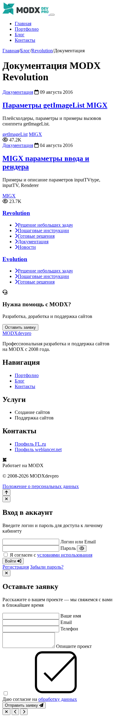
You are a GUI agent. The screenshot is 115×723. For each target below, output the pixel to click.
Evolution (14, 259)
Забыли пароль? (46, 567)
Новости (27, 247)
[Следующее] (24, 712)
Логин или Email (78, 541)
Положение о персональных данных (40, 486)
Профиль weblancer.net (38, 449)
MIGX (35, 134)
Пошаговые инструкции (43, 230)
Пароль (68, 548)
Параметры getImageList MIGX (54, 105)
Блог (20, 34)
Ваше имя (70, 615)
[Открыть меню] (52, 15)
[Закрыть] (6, 499)
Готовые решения (36, 236)
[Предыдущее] (15, 712)
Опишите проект (74, 646)
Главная (23, 23)
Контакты (25, 40)
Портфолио (27, 29)
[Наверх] (6, 492)
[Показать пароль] (81, 548)
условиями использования (64, 555)
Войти (11, 561)
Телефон (69, 628)
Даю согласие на (39, 699)
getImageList (15, 134)
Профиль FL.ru (30, 444)
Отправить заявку (22, 705)
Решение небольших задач (45, 225)
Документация (17, 92)
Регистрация (15, 567)
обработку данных (57, 699)
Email (66, 622)
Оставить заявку (20, 327)
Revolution (42, 50)
